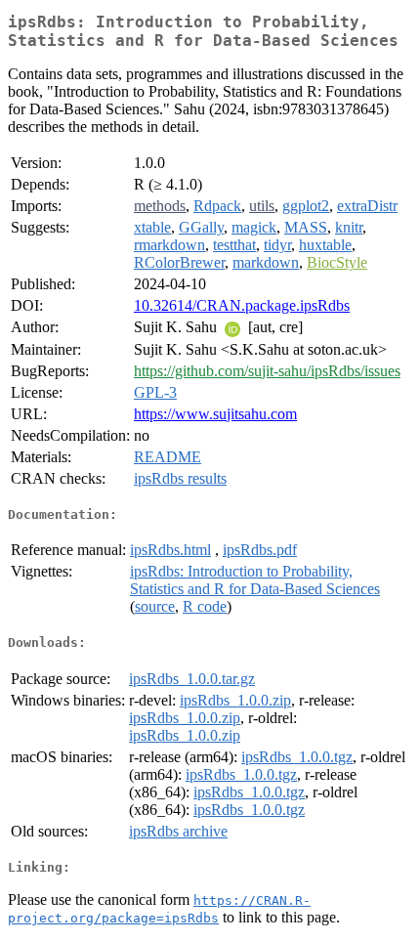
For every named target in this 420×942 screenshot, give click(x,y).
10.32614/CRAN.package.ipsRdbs (242, 305)
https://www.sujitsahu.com (215, 414)
